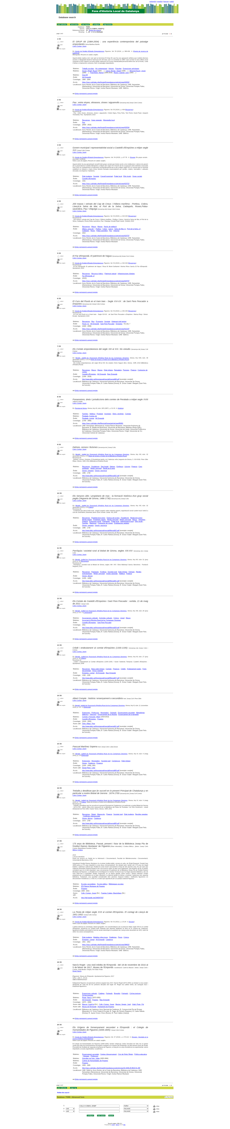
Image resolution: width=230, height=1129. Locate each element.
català (172, 1)
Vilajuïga (116, 231)
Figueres (100, 719)
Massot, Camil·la (88, 1004)
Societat (96, 176)
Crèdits (123, 669)
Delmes (112, 466)
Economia (99, 321)
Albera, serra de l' (88, 229)
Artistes (111, 68)
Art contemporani (101, 68)
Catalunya (91, 763)
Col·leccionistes (87, 995)
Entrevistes (86, 713)
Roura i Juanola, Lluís (121, 73)
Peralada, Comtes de (89, 416)
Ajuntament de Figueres (106, 1007)
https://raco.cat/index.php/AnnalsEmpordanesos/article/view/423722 (105, 184)
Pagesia (133, 370)
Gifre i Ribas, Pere (88, 724)
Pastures (126, 370)
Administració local (127, 521)
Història (120, 408)
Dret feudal (104, 466)
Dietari (93, 814)
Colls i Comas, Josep (79, 46)
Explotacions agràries (121, 523)
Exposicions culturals (89, 993)
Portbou (98, 229)
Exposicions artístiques (131, 68)
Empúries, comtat (88, 673)
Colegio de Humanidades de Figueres (95, 1061)
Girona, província (101, 471)
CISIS (113, 1124)
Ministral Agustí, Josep (138, 71)
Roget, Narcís (77, 971)
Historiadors (105, 713)
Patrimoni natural (110, 274)
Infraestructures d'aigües (126, 274)
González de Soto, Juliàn (91, 1058)
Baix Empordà (112, 374)
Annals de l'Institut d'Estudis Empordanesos (89, 51)
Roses (93, 231)
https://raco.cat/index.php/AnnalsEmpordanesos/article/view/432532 (105, 82)
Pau (83, 122)
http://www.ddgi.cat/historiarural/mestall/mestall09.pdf (100, 770)
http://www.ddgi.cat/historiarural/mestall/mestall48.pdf (100, 379)
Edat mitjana (108, 370)
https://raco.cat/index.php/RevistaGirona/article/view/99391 (102, 423)
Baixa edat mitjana (97, 669)
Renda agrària (87, 520)
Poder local (118, 176)
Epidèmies (113, 937)
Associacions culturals (90, 618)
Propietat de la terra (98, 518)
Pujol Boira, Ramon (97, 73)
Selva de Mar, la (120, 229)
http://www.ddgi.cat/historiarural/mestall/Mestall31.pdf (100, 581)
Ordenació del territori (119, 321)
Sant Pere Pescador (107, 324)
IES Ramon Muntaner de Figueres (93, 886)
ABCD (117, 1124)
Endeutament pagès (134, 669)
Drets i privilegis (118, 414)
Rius (93, 321)
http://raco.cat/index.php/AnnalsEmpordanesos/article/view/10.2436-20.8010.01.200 (111, 1068)
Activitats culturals (105, 618)
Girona (84, 763)
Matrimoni (93, 523)
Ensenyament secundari (126, 713)
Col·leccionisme (135, 993)
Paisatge (118, 68)
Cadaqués (85, 231)
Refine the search (95, 30)
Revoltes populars (141, 814)
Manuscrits (101, 814)
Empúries (119, 324)
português (153, 1)
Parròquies (106, 521)
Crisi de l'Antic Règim (125, 1054)
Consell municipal (107, 176)
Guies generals (96, 120)
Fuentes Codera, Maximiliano (111, 893)
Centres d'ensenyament (108, 1054)
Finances (116, 669)
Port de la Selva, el (133, 229)
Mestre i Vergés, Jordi (123, 1004)
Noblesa (92, 414)
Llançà (110, 229)
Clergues (132, 572)
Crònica (116, 618)
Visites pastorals (112, 574)
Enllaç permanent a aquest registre (86, 93)
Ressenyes (129, 110)
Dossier (132, 157)
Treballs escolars (88, 68)
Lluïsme (127, 466)
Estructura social (95, 521)
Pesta (120, 937)
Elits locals (127, 176)
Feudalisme (95, 466)
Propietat (100, 414)
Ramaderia (118, 370)
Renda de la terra (109, 468)
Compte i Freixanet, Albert (91, 717)
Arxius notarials (97, 671)
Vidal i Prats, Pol (138, 1004)
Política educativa (140, 1054)
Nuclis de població (110, 227)
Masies (100, 227)
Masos (93, 227)
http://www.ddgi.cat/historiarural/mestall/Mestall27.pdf (100, 678)
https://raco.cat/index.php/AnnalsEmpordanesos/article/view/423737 (105, 236)
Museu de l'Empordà (89, 1007)
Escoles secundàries (88, 884)
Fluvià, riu (85, 324)
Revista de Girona (81, 408)
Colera (105, 229)
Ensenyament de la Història (107, 714)
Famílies (85, 414)
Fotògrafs (109, 993)
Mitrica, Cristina (78, 850)
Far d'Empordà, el (88, 276)
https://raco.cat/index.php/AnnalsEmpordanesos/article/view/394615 (105, 945)
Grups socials (137, 176)
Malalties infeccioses (100, 937)
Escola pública (102, 884)
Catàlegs (101, 993)
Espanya (100, 763)
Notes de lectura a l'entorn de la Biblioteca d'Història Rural (110, 359)
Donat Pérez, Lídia (88, 768)
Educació (93, 714)
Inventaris (107, 414)
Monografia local (109, 120)
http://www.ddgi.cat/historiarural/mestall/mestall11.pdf (100, 726)
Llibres (91, 507)
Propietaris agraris (99, 520)
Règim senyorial (96, 468)
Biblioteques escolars (116, 884)
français (166, 1)
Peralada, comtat (88, 418)
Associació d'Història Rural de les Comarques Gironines (101, 620)
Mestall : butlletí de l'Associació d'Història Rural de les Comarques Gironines (102, 358)
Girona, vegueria (88, 471)
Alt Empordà (86, 77)
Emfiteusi (120, 466)
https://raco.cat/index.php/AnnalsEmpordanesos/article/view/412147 (105, 329)
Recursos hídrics (97, 274)
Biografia (117, 993)
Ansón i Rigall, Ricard (89, 71)
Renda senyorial (112, 520)
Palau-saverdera (102, 231)
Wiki (124, 1124)
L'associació (88, 612)
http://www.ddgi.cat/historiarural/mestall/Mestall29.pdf (100, 628)
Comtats (128, 414)
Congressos (116, 761)
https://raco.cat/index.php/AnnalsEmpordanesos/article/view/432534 (105, 127)
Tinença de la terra (112, 518)
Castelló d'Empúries (89, 179)
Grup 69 (85, 75)
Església (103, 572)
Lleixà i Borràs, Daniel (113, 71)
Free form (170, 1097)
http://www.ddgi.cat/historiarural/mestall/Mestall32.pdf (100, 476)
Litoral (122, 618)
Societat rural (112, 572)
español (159, 1)
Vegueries (141, 520)
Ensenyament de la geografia (128, 714)
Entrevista (87, 707)
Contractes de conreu (105, 523)
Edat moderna (87, 176)
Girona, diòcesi (87, 576)
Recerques (84, 561)
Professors (95, 713)
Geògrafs (113, 713)
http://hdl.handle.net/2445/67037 (92, 898)
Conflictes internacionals (91, 816)
